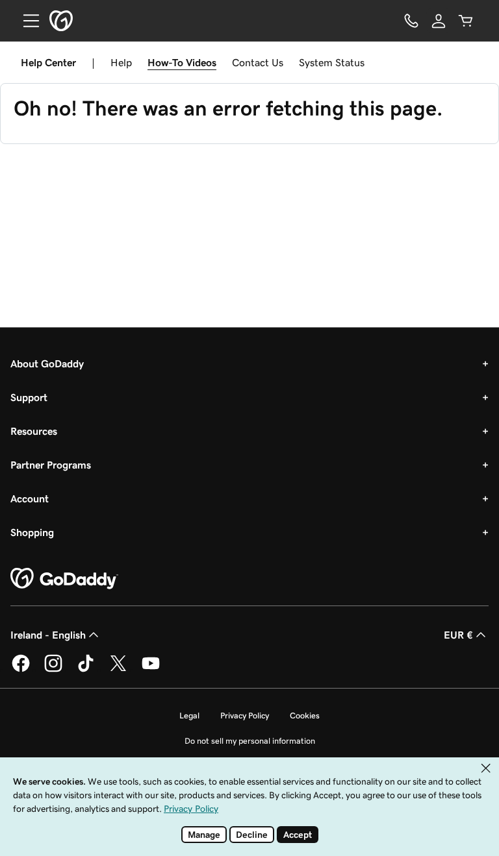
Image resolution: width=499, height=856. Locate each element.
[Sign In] (438, 20)
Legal (189, 715)
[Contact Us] (411, 20)
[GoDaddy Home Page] (64, 579)
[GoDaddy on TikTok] (85, 670)
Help (121, 62)
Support (28, 397)
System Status (332, 62)
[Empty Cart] (466, 21)
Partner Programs (50, 464)
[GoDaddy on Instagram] (53, 670)
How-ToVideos (181, 62)
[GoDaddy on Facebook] (20, 670)
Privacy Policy (244, 715)
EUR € (458, 635)
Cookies (305, 715)
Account (29, 498)
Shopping (32, 532)
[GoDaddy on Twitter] (118, 670)
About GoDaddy (47, 363)
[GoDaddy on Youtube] (150, 670)
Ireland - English (48, 635)
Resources (33, 431)
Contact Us (257, 62)
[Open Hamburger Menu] (26, 21)
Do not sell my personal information (250, 741)
